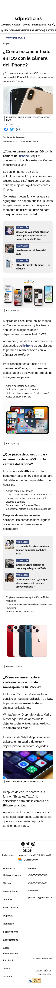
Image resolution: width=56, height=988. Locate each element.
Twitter (6, 968)
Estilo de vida (10, 907)
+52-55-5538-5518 (37, 875)
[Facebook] (6, 129)
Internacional (39, 24)
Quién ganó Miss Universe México (22, 30)
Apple (6, 43)
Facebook (8, 960)
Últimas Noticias (11, 24)
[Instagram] (33, 844)
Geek (6, 948)
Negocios (8, 923)
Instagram (8, 976)
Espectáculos (10, 940)
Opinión (7, 899)
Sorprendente (10, 931)
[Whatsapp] (18, 129)
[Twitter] (12, 129)
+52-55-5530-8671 (37, 883)
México (26, 24)
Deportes (8, 915)
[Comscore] (28, 859)
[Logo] (28, 19)
